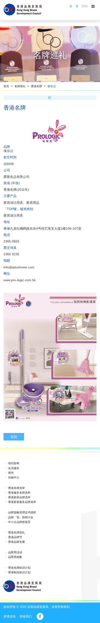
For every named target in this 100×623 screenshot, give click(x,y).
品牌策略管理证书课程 (22, 512)
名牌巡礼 (20, 86)
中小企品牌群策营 (19, 522)
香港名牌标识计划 (19, 567)
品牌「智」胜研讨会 (20, 517)
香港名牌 (36, 86)
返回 (13, 437)
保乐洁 (51, 86)
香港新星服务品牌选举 (22, 502)
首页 (6, 86)
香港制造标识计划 (19, 572)
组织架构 (13, 463)
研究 (11, 472)
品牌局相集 (15, 557)
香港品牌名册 (16, 541)
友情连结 (9, 616)
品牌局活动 (15, 552)
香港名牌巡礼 (16, 532)
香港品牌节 (15, 537)
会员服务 (13, 468)
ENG (85, 6)
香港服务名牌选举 (19, 492)
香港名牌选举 (16, 488)
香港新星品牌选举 (19, 497)
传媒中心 (13, 477)
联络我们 (26, 616)
